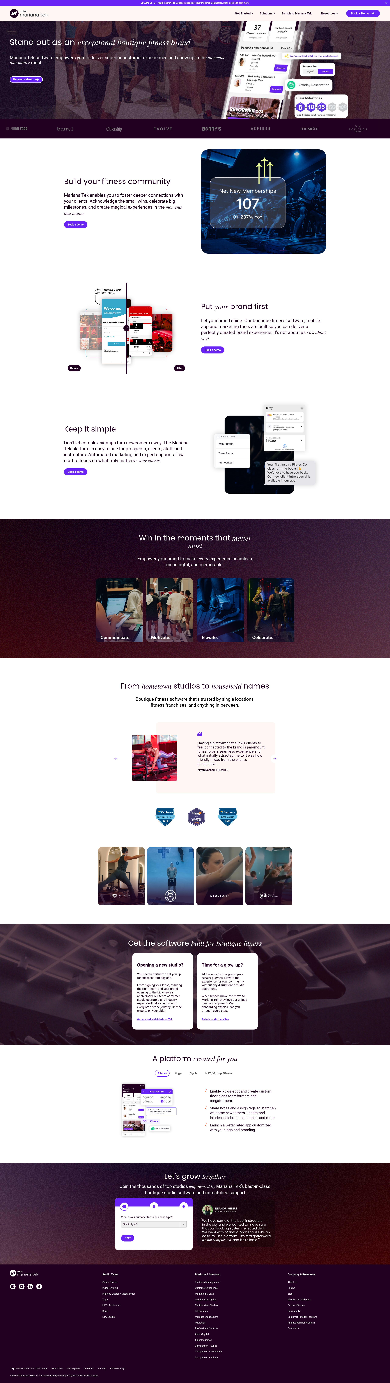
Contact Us (293, 1328)
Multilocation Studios (206, 1305)
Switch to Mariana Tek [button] (297, 13)
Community (294, 1311)
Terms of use (56, 1368)
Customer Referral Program (302, 1316)
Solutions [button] (266, 13)
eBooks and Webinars (299, 1299)
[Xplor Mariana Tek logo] (29, 13)
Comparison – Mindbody (208, 1351)
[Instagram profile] (13, 1286)
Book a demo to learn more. (236, 3)
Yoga (178, 1073)
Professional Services (206, 1328)
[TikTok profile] (39, 1286)
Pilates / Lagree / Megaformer (118, 1293)
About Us (292, 1282)
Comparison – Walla (206, 1345)
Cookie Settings (117, 1368)
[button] (116, 758)
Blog (290, 1293)
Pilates (162, 1073)
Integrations (201, 1311)
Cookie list (89, 1368)
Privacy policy (73, 1368)
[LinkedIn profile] (30, 1286)
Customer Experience (206, 1288)
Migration (200, 1322)
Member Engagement (206, 1316)
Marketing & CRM (204, 1293)
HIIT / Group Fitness (218, 1073)
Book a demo (76, 224)
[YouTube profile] (22, 1286)
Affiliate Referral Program (301, 1322)
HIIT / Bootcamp (111, 1305)
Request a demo (23, 79)
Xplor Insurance (203, 1340)
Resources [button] (328, 13)
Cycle (193, 1073)
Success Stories (296, 1305)
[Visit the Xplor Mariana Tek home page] (56, 1273)
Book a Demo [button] (360, 13)
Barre (105, 1311)
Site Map (102, 1368)
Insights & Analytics (205, 1299)
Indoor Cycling (110, 1288)
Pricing (291, 1288)
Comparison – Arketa (206, 1357)
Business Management (207, 1282)
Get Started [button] (243, 13)
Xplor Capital (202, 1334)
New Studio (108, 1316)
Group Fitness (109, 1282)
